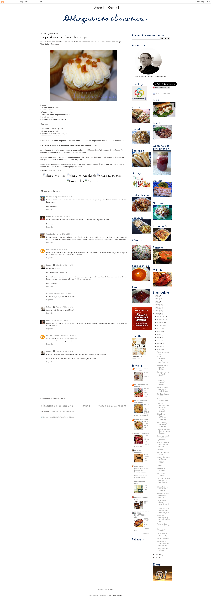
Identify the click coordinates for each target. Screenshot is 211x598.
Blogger (110, 589)
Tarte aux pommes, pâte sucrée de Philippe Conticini (163, 407)
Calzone (159, 466)
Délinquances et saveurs (105, 19)
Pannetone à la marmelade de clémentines (163, 543)
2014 (157, 305)
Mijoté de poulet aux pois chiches (162, 367)
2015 (157, 302)
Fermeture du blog (146, 487)
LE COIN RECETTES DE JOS (140, 515)
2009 (157, 558)
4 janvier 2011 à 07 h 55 (61, 216)
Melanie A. (50, 197)
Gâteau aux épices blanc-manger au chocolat (163, 431)
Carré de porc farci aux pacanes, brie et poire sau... (163, 481)
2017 (157, 296)
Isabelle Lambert (52, 336)
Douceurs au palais (141, 433)
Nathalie (49, 265)
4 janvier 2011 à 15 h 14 (62, 293)
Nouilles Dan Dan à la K (146, 424)
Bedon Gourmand (141, 419)
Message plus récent (111, 406)
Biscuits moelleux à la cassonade (146, 458)
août (158, 328)
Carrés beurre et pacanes (162, 530)
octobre (160, 322)
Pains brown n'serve (161, 474)
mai (158, 337)
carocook (49, 293)
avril (158, 340)
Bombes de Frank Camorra (163, 453)
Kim (47, 249)
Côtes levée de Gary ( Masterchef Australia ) (162, 416)
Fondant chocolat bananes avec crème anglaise (163, 510)
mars (159, 343)
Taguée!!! (160, 449)
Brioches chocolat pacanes (163, 395)
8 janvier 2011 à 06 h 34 (64, 351)
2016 (157, 299)
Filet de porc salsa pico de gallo (146, 392)
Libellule (49, 320)
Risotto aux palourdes (161, 469)
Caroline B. (50, 234)
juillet (159, 331)
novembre (160, 319)
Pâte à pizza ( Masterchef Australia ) (162, 424)
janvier (159, 349)
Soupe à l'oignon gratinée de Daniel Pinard (162, 389)
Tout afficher (146, 533)
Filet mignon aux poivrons (162, 549)
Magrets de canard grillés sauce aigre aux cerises (163, 460)
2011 (157, 314)
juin (158, 334)
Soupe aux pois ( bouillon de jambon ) (163, 438)
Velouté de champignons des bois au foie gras (163, 518)
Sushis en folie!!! (163, 539)
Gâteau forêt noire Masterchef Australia (163, 489)
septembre (161, 325)
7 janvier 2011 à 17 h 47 (68, 336)
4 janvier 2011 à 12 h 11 (64, 265)
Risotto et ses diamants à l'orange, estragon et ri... (163, 359)
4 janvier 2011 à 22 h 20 (62, 320)
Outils (112, 7)
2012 (157, 311)
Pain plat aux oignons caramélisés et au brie (163, 503)
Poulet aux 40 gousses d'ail (162, 400)
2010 (157, 555)
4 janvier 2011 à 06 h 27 (63, 197)
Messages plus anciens (57, 406)
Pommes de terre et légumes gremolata (163, 495)
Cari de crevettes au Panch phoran (163, 374)
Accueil (99, 7)
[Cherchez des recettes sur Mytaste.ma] (161, 93)
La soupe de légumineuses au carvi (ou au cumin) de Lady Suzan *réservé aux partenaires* (141, 474)
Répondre (49, 209)
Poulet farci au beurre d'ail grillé (163, 525)
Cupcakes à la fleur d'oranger (162, 534)
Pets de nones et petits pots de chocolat (163, 444)
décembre (160, 316)
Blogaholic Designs (115, 595)
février (159, 346)
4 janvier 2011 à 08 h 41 (63, 234)
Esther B (49, 216)
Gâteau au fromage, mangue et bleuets (161, 381)
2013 (157, 308)
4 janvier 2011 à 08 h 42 (58, 249)
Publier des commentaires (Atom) (62, 411)
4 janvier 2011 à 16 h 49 (64, 307)
